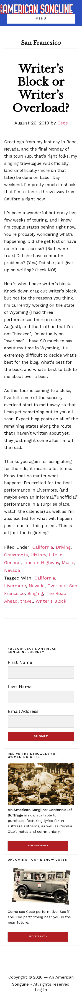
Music (68, 562)
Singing (35, 593)
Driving (63, 547)
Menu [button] (41, 18)
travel (26, 601)
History (38, 555)
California (42, 547)
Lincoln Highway (41, 562)
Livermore (15, 585)
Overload (57, 585)
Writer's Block (51, 601)
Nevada (12, 570)
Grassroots (16, 555)
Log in (41, 989)
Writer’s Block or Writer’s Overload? (41, 88)
